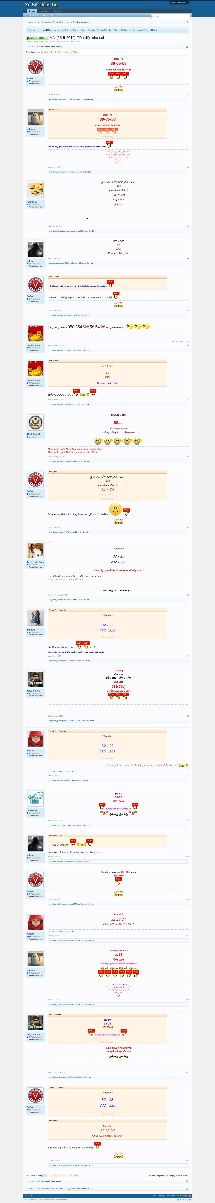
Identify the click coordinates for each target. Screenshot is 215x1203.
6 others (81, 1077)
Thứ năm (91, 30)
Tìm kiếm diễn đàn (32, 15)
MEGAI (30, 751)
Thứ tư (83, 30)
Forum (32, 11)
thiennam (73, 99)
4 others (79, 861)
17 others (79, 461)
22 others (84, 231)
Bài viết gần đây (49, 15)
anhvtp (30, 261)
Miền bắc (42, 30)
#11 (188, 656)
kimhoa (71, 172)
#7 (188, 399)
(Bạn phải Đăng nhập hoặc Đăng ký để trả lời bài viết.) (168, 1176)
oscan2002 (64, 263)
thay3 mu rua (33, 691)
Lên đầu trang (181, 1196)
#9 (188, 527)
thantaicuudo (33, 345)
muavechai (32, 810)
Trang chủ (171, 1196)
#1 (188, 94)
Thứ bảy (108, 30)
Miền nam (32, 30)
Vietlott (61, 30)
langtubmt (52, 172)
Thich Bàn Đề (33, 434)
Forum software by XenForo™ (45, 1199)
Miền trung (51, 30)
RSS (190, 1196)
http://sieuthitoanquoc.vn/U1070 (61, 771)
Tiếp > (75, 52)
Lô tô (155, 30)
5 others (79, 404)
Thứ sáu (100, 30)
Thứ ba (76, 30)
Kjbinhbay (32, 202)
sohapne (31, 129)
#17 (187, 936)
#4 (188, 258)
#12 (187, 716)
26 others (84, 99)
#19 (187, 1072)
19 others (79, 600)
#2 (188, 167)
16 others (79, 825)
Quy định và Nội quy (184, 1199)
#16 (187, 899)
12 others (82, 263)
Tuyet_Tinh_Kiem (35, 562)
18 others (84, 721)
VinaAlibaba (53, 99)
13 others (84, 1004)
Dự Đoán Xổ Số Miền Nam (49, 42)
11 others (81, 172)
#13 (187, 776)
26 (70, 52)
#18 (187, 1000)
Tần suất (148, 30)
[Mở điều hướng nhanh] (187, 22)
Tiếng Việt (28, 1196)
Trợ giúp (162, 1196)
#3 (188, 226)
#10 (187, 595)
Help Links (57, 11)
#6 (188, 345)
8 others (81, 315)
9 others (79, 532)
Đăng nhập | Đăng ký (179, 2)
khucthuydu (68, 404)
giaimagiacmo (64, 99)
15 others (84, 940)
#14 (187, 820)
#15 (187, 857)
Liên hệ (154, 1196)
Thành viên (44, 11)
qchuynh (31, 630)
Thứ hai (68, 30)
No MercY (67, 780)
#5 (188, 310)
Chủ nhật (118, 30)
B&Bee (71, 42)
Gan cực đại (138, 30)
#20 (187, 1161)
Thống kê (127, 30)
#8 (188, 457)
